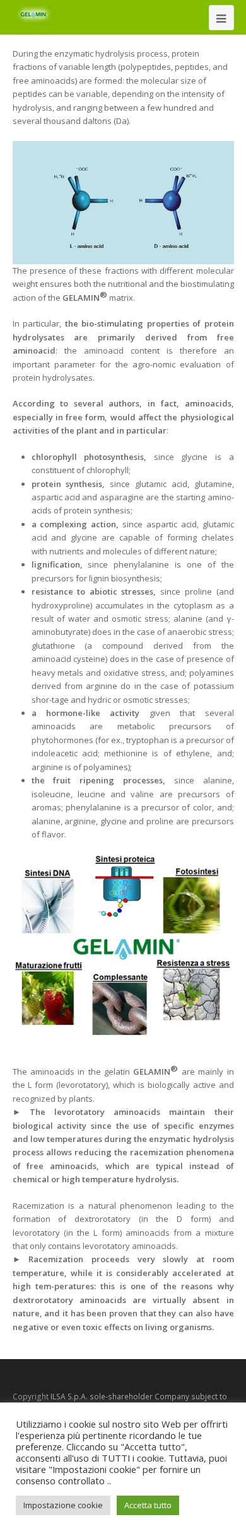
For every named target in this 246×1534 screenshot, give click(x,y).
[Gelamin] (35, 14)
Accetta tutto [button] (148, 1505)
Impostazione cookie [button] (63, 1505)
